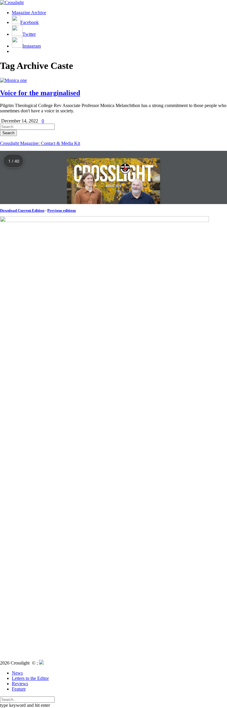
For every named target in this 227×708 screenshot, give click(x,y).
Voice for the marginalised (40, 93)
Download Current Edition (22, 210)
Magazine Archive (29, 12)
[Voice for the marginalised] (13, 80)
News (17, 672)
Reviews (20, 683)
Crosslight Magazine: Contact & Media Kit (40, 143)
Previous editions (61, 210)
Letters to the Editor (30, 678)
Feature (19, 688)
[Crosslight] (12, 2)
